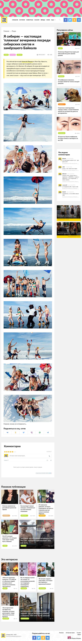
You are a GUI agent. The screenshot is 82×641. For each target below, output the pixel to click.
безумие (12, 54)
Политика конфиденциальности (13, 636)
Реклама (61, 632)
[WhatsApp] (40, 432)
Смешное (15, 20)
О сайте (79, 632)
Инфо (48, 20)
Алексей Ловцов (27, 61)
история (5, 618)
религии (24, 588)
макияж (61, 76)
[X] (24, 432)
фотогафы (42, 588)
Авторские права (70, 632)
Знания (36, 20)
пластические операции (25, 515)
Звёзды (43, 20)
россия (20, 54)
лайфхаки (61, 133)
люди (14, 31)
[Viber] (32, 432)
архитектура (25, 618)
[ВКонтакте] (7, 432)
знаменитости (6, 515)
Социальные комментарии (44, 473)
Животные (29, 20)
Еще (52, 20)
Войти (79, 634)
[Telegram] (48, 432)
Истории (22, 20)
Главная (6, 31)
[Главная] (4, 20)
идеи (60, 48)
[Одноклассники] (16, 432)
